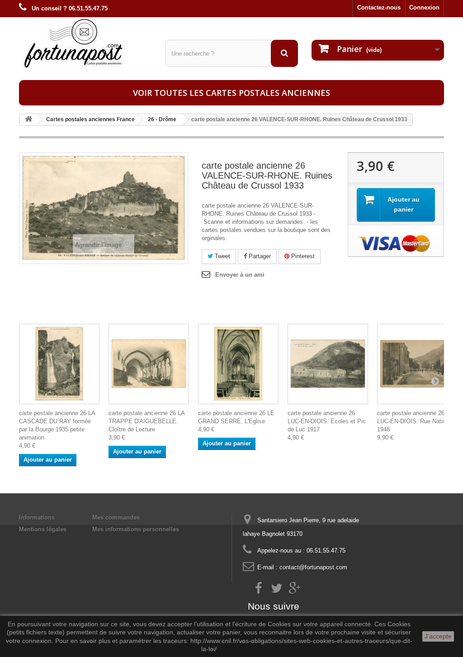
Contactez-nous (379, 7)
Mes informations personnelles (135, 529)
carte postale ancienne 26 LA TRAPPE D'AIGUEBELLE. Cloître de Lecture (146, 421)
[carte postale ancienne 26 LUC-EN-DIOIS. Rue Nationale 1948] (417, 364)
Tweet (221, 256)
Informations (37, 517)
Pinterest (302, 256)
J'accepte (438, 636)
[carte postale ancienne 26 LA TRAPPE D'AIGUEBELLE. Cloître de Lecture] (149, 364)
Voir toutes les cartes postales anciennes (231, 92)
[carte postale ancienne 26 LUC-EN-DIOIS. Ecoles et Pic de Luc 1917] (328, 364)
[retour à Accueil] (28, 119)
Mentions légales (42, 529)
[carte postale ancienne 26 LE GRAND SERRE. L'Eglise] (238, 364)
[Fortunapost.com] (85, 43)
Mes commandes (116, 517)
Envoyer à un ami (240, 274)
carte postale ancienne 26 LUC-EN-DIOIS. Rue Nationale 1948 (417, 421)
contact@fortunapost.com (313, 567)
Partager (259, 256)
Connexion (424, 7)
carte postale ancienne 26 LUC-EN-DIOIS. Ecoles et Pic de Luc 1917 (327, 421)
